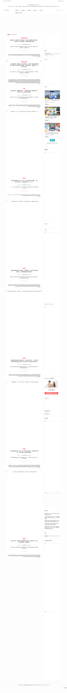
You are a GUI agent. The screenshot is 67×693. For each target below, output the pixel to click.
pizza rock (12, 194)
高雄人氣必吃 (29, 374)
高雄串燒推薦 (25, 374)
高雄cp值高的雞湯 (22, 80)
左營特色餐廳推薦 (28, 79)
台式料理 (22, 61)
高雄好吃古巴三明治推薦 (12, 466)
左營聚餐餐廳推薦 (37, 79)
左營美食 (20, 194)
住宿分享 (35, 10)
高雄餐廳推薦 (38, 376)
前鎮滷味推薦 (16, 555)
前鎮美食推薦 (20, 555)
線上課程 (46, 381)
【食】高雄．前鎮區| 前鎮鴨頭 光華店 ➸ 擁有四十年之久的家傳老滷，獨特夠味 (24, 541)
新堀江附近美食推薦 (19, 284)
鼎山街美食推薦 (38, 106)
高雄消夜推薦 (34, 556)
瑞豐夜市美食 (18, 80)
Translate (51, 54)
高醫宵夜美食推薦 (35, 54)
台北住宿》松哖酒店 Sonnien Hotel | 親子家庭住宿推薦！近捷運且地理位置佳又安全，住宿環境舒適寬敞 (52, 517)
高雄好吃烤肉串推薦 (18, 466)
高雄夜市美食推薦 (29, 555)
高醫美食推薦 (15, 55)
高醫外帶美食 (26, 54)
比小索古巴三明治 (19, 465)
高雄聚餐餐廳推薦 (38, 195)
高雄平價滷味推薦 (25, 556)
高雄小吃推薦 (13, 105)
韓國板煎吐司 (24, 284)
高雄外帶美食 (24, 55)
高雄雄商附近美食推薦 (26, 285)
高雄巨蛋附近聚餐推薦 (31, 81)
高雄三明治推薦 (24, 465)
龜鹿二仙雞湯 (38, 82)
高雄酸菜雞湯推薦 (27, 82)
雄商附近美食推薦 (21, 374)
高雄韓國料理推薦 (36, 285)
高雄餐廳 (35, 376)
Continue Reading (25, 50)
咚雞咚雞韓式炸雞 (15, 54)
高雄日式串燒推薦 (34, 375)
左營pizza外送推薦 (16, 194)
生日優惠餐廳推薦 (32, 194)
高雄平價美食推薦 (17, 105)
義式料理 (24, 178)
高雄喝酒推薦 (33, 374)
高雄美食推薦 (36, 55)
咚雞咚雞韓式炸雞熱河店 (21, 54)
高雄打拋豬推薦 (23, 105)
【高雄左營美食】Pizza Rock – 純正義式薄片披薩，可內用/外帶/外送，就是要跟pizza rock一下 (24, 181)
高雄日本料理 (21, 376)
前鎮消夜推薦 (12, 555)
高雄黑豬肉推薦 (38, 466)
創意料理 (24, 448)
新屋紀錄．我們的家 (18, 12)
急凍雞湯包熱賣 (14, 80)
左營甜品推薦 (32, 79)
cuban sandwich (13, 465)
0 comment (38, 56)
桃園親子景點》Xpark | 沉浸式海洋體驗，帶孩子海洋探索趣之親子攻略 (52, 514)
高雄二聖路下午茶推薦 (30, 465)
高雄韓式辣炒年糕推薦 (37, 286)
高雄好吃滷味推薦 (34, 555)
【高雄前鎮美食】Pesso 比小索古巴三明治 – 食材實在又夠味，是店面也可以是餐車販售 (24, 451)
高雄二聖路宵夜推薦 (35, 465)
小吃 (24, 88)
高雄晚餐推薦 (25, 376)
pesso (16, 465)
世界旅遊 (29, 10)
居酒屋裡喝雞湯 (23, 79)
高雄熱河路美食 (32, 55)
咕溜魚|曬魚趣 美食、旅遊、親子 (26, 44)
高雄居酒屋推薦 (13, 375)
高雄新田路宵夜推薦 (18, 375)
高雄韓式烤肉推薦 (26, 286)
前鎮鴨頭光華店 (24, 555)
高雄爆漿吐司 (35, 105)
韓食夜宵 (27, 284)
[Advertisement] (33, 23)
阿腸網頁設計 (65, 687)
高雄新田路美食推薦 (29, 375)
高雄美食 (26, 61)
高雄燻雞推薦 (31, 105)
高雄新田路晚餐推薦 (23, 375)
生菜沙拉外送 (37, 194)
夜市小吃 (24, 538)
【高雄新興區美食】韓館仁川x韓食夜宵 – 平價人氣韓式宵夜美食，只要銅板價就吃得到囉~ (24, 271)
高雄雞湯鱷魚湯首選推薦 (33, 82)
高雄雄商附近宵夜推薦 (20, 285)
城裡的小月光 (15, 79)
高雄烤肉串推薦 (27, 466)
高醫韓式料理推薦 (19, 55)
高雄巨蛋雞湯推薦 (37, 81)
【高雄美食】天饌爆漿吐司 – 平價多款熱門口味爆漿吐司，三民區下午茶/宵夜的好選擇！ (24, 91)
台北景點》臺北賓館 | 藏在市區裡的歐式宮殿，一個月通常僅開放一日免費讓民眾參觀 (52, 524)
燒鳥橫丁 (12, 374)
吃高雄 (12, 54)
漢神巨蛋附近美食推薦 (24, 194)
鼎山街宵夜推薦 (34, 106)
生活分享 (41, 10)
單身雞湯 (12, 79)
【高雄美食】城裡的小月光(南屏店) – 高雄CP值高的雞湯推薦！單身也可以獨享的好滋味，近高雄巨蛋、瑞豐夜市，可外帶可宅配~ (24, 65)
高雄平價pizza (31, 195)
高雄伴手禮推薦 (27, 80)
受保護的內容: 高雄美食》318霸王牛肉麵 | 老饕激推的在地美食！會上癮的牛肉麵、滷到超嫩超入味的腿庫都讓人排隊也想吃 (52, 527)
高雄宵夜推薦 (27, 55)
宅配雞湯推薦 (19, 79)
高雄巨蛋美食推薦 (25, 81)
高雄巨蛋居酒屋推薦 (20, 81)
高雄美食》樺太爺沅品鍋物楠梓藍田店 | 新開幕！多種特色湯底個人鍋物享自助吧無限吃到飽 (52, 521)
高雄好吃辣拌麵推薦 (33, 284)
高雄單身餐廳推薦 (11, 81)
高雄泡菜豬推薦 (27, 105)
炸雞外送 (29, 194)
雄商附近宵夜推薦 (16, 374)
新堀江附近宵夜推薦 (13, 284)
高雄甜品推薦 (19, 82)
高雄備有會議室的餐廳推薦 (32, 80)
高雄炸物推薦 (29, 376)
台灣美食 (16, 10)
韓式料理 (24, 268)
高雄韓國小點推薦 (31, 285)
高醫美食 (11, 55)
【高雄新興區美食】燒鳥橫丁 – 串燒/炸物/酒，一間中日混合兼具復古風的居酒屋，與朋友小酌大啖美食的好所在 (24, 360)
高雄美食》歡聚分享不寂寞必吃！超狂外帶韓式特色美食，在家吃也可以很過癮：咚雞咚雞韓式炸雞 (24, 40)
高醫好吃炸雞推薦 (30, 54)
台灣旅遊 (23, 10)
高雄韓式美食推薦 (31, 286)
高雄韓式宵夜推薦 (21, 286)
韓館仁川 (29, 284)
